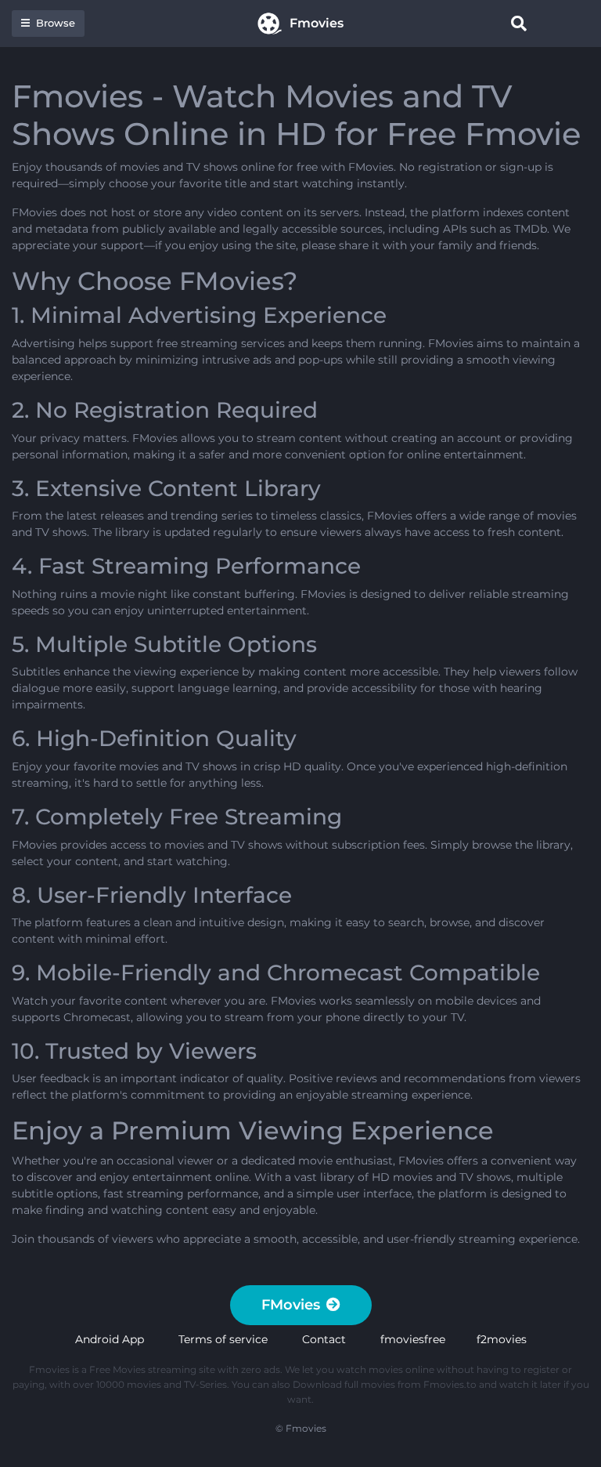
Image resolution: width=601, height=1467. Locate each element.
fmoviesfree (412, 1339)
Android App (109, 1339)
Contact (324, 1339)
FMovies (290, 1304)
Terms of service (223, 1339)
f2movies (502, 1339)
